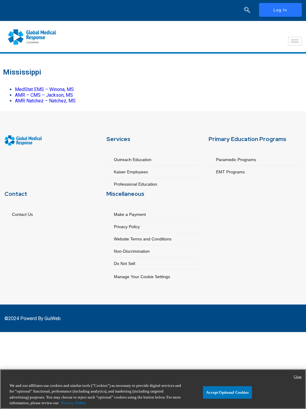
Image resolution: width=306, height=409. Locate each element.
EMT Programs (230, 171)
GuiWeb (53, 318)
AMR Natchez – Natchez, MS (45, 101)
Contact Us (22, 214)
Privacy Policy (127, 226)
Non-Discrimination (132, 251)
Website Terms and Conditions (143, 239)
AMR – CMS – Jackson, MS (44, 95)
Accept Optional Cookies (227, 392)
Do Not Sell (124, 263)
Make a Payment (130, 214)
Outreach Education (133, 159)
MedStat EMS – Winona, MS (45, 89)
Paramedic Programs (236, 159)
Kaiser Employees (131, 171)
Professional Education (135, 184)
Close (298, 376)
